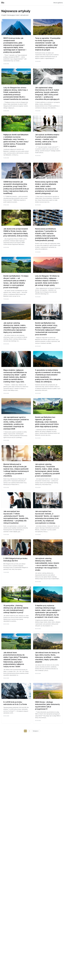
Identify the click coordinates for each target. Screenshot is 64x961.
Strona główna (58, 2)
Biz (2, 2)
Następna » (36, 731)
